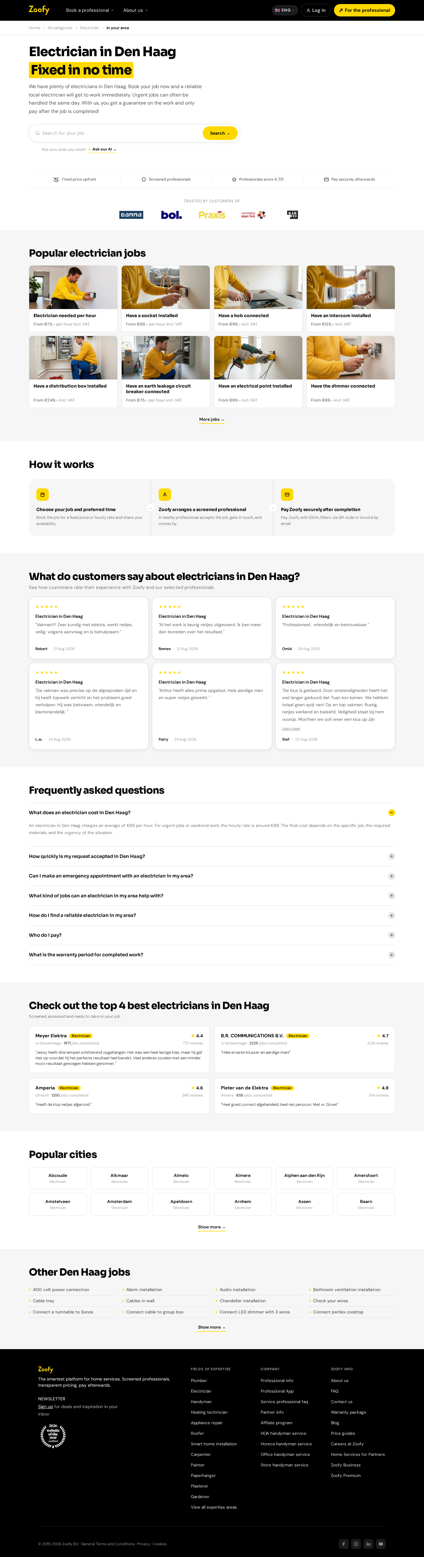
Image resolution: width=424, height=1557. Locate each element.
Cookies (160, 1543)
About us (340, 1380)
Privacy (143, 1543)
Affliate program (276, 1422)
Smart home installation (214, 1444)
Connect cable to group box (154, 1312)
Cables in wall (140, 1300)
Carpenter (201, 1454)
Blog (335, 1422)
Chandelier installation (243, 1300)
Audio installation (237, 1289)
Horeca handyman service (286, 1444)
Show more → (212, 1227)
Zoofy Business (346, 1465)
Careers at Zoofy (347, 1444)
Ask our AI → (104, 149)
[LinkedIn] (368, 1544)
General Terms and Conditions (108, 1543)
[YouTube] (381, 1544)
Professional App (277, 1391)
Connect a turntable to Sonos (63, 1312)
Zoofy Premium (346, 1475)
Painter (198, 1465)
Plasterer (199, 1486)
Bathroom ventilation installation (347, 1289)
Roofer (197, 1433)
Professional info (277, 1380)
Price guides (343, 1433)
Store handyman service (285, 1465)
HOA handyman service (283, 1433)
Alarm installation (144, 1289)
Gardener (200, 1496)
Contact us (342, 1401)
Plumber (199, 1380)
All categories (60, 27)
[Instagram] (356, 1544)
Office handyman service (285, 1454)
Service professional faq (284, 1401)
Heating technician (209, 1412)
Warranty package (348, 1412)
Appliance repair (207, 1422)
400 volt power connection (61, 1289)
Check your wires (330, 1300)
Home (34, 27)
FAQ (334, 1391)
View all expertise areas (214, 1507)
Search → (220, 133)
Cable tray (43, 1300)
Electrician (89, 27)
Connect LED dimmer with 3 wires (255, 1312)
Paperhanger (203, 1475)
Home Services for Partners (358, 1454)
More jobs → (212, 419)
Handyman (201, 1401)
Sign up (45, 1406)
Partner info (272, 1412)
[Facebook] (344, 1544)
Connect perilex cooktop (338, 1312)
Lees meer (291, 728)
